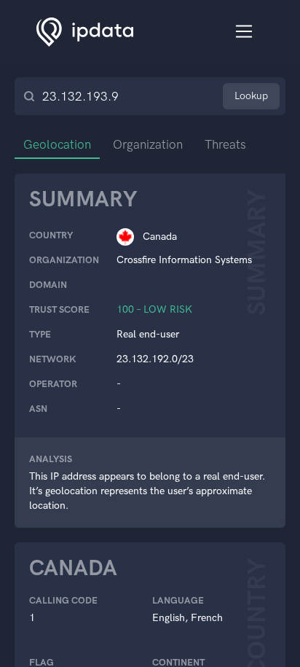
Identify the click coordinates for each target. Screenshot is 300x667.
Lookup (251, 96)
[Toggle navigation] (244, 31)
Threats (225, 144)
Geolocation (57, 144)
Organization (148, 144)
